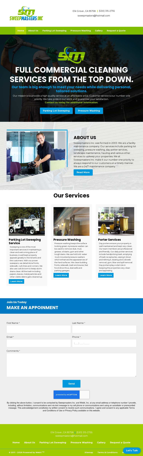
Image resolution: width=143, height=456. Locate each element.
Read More (83, 172)
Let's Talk (132, 450)
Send (71, 383)
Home (21, 30)
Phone (75, 337)
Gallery (99, 30)
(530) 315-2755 (107, 11)
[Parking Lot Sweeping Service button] (27, 221)
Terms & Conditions (107, 452)
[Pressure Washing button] (71, 221)
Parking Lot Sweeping (54, 30)
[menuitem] (20, 31)
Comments (13, 351)
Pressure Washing (81, 30)
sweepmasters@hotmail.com (94, 15)
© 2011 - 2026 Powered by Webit (26, 452)
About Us (33, 30)
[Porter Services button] (116, 221)
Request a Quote (116, 30)
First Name (12, 323)
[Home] (27, 12)
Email (9, 337)
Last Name (78, 323)
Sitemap (89, 452)
